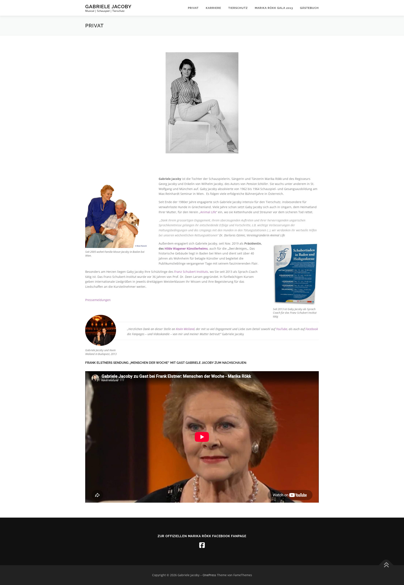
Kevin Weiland (185, 329)
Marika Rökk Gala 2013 (274, 7)
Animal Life (208, 212)
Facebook (312, 329)
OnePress (209, 575)
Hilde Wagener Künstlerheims (186, 248)
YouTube (281, 329)
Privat (193, 7)
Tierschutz (238, 7)
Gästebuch (309, 7)
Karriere (213, 7)
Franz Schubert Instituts (191, 272)
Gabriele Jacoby (108, 6)
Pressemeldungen (98, 300)
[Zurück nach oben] (386, 565)
